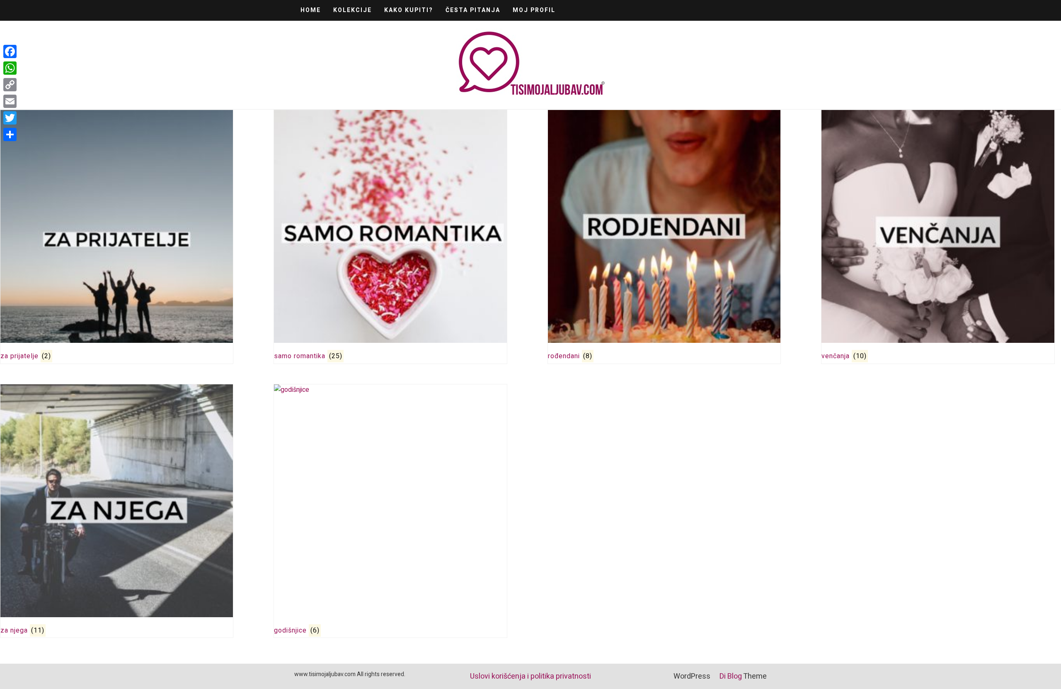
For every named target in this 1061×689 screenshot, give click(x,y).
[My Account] (746, 9)
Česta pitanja (473, 10)
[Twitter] (10, 118)
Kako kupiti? (408, 10)
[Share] (10, 134)
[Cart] (737, 9)
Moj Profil (534, 10)
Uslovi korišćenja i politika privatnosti (530, 676)
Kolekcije (352, 10)
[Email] (10, 101)
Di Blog (730, 676)
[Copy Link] (10, 84)
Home (310, 10)
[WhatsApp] (10, 68)
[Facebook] (755, 9)
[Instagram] (764, 9)
